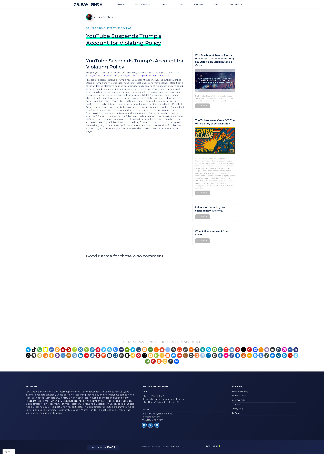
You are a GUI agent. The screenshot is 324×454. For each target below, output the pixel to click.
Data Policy (236, 404)
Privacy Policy (237, 409)
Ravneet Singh (211, 446)
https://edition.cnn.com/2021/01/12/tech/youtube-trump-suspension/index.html (127, 75)
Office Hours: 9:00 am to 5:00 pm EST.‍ (161, 402)
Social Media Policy (240, 391)
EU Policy (236, 413)
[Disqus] (162, 294)
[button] (124, 4)
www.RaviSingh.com (152, 420)
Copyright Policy (239, 400)
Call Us (144, 391)
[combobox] (9, 451)
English (7, 452)
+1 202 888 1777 (157, 396)
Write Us (145, 409)
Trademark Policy (239, 396)
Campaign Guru (177, 446)
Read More (202, 106)
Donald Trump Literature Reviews (109, 28)
